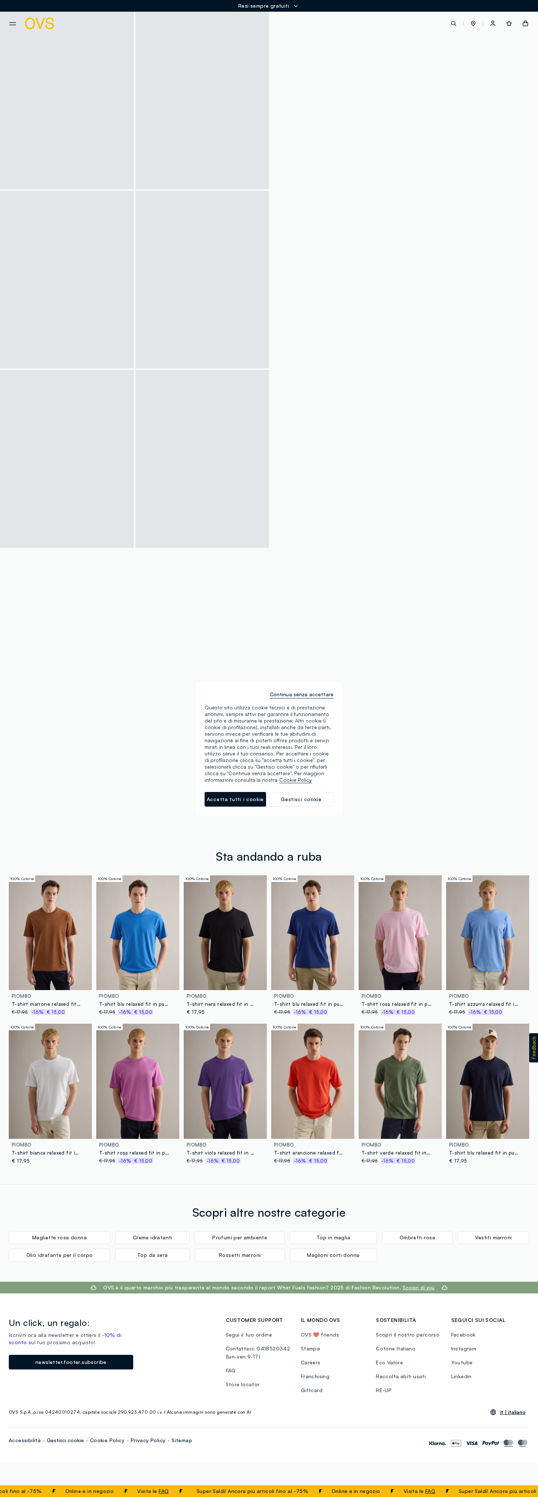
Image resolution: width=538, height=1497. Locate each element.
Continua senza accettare (301, 694)
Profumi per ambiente (239, 1237)
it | (513, 1412)
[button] (473, 23)
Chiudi (518, 1491)
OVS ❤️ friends (320, 1334)
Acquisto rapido (50, 980)
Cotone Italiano (395, 1348)
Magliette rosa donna (59, 1237)
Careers (311, 1362)
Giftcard (311, 1390)
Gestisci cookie (65, 1440)
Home (321, 258)
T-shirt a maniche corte (446, 258)
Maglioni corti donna (333, 1255)
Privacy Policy (148, 1440)
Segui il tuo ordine (249, 1334)
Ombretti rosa (417, 1237)
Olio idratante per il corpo (59, 1255)
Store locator (243, 1384)
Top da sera (152, 1255)
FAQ (136, 1491)
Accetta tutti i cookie (235, 799)
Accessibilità (25, 1440)
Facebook (463, 1334)
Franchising (315, 1376)
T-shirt (403, 258)
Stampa (310, 1348)
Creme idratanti (152, 1237)
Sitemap (182, 1440)
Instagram (464, 1348)
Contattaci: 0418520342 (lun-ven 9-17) (258, 1352)
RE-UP (384, 1390)
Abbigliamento (371, 258)
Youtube (462, 1362)
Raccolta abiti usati (401, 1376)
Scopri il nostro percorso (408, 1334)
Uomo (341, 258)
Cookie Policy (107, 1440)
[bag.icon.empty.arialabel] (525, 23)
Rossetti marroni (240, 1255)
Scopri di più (92, 694)
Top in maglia (333, 1237)
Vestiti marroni (493, 1237)
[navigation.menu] (12, 23)
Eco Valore (389, 1362)
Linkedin (461, 1376)
